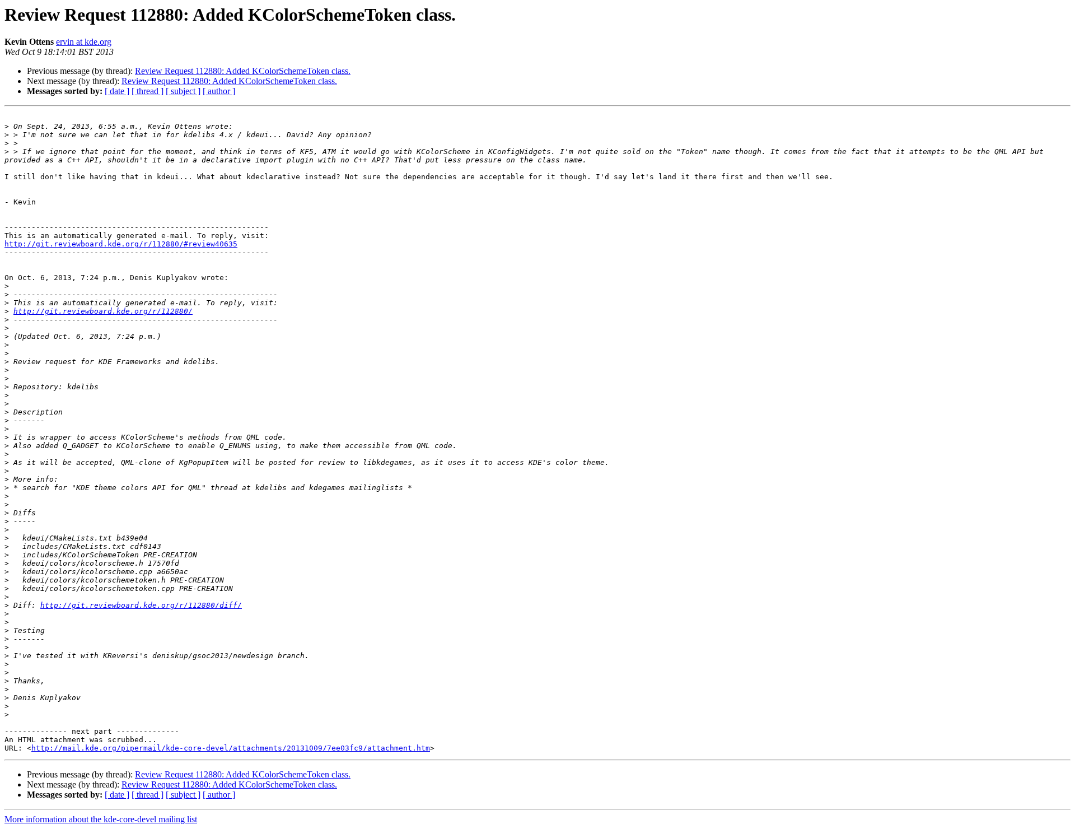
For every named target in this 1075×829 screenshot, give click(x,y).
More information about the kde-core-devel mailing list (100, 819)
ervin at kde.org (83, 41)
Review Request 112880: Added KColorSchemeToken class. (242, 71)
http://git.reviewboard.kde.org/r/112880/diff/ (141, 605)
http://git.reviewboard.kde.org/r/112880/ (103, 311)
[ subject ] (183, 91)
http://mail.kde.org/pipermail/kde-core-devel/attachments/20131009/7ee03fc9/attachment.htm (230, 748)
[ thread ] (147, 91)
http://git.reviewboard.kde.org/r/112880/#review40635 (120, 244)
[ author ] (219, 91)
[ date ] (117, 91)
